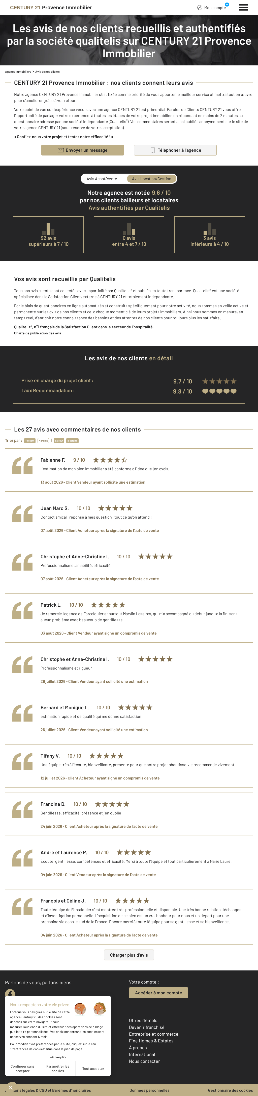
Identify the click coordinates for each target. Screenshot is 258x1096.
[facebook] (10, 994)
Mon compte (215, 7)
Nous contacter (144, 1061)
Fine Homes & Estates (151, 1040)
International (142, 1054)
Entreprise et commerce (153, 1034)
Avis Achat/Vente (102, 178)
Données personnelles (150, 1090)
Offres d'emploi (144, 1020)
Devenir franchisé (147, 1027)
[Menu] (243, 7)
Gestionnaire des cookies (230, 1090)
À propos (138, 1047)
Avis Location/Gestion (151, 178)
